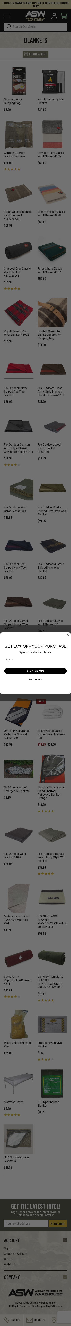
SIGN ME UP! (35, 671)
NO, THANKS (35, 679)
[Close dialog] (68, 634)
